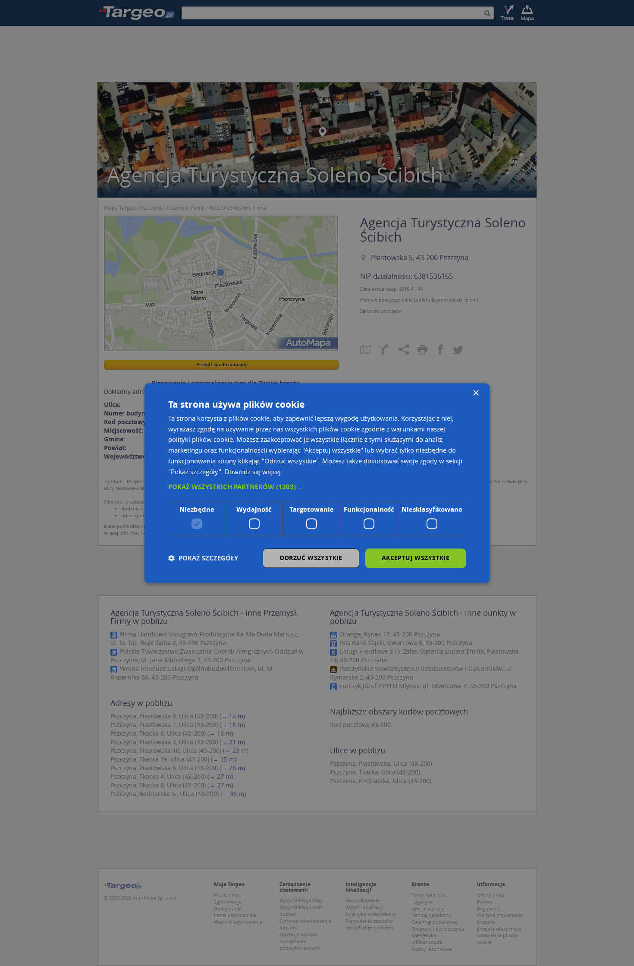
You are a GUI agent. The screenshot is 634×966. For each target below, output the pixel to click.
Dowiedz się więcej (253, 471)
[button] (317, 487)
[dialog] (317, 483)
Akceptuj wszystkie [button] (415, 558)
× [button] (475, 393)
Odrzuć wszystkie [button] (310, 558)
